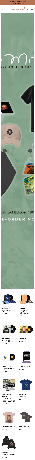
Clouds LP (22, 339)
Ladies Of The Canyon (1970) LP (8, 367)
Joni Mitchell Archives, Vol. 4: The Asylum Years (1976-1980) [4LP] (8, 397)
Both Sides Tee (24, 427)
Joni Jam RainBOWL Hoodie (8, 453)
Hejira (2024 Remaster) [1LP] (7, 340)
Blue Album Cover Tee (23, 395)
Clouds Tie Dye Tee (8, 427)
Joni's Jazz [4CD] (25, 366)
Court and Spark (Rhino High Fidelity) (23, 310)
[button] (2, 9)
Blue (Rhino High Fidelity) (6, 309)
